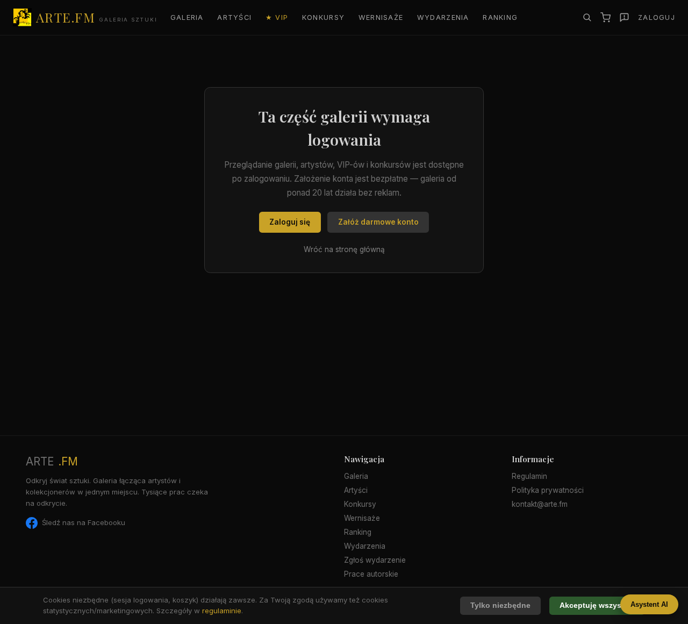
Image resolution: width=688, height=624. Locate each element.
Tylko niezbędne (500, 605)
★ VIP (277, 17)
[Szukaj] (587, 17)
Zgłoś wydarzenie (375, 560)
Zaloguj (656, 17)
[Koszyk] (605, 17)
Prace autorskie (371, 574)
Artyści (234, 17)
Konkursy (323, 17)
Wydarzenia (443, 17)
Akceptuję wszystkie (597, 605)
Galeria (187, 17)
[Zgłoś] (624, 17)
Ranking (500, 17)
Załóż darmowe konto (378, 222)
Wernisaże (381, 17)
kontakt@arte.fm (540, 504)
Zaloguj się (289, 222)
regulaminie (221, 610)
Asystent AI (649, 604)
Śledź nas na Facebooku (83, 522)
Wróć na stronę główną (344, 249)
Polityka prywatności (548, 490)
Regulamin (529, 476)
